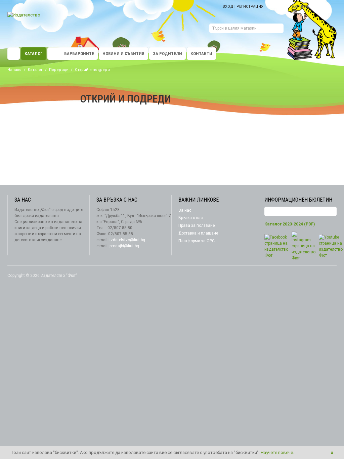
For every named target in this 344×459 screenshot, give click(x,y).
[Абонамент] (332, 211)
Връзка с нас (190, 217)
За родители (167, 53)
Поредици (59, 70)
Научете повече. (277, 452)
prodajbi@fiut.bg (124, 246)
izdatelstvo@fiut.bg (127, 240)
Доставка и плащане (198, 233)
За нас (184, 210)
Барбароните (79, 53)
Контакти (201, 53)
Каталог (34, 53)
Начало (14, 70)
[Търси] (278, 29)
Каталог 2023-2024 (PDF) (289, 224)
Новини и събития (123, 53)
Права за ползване (196, 225)
